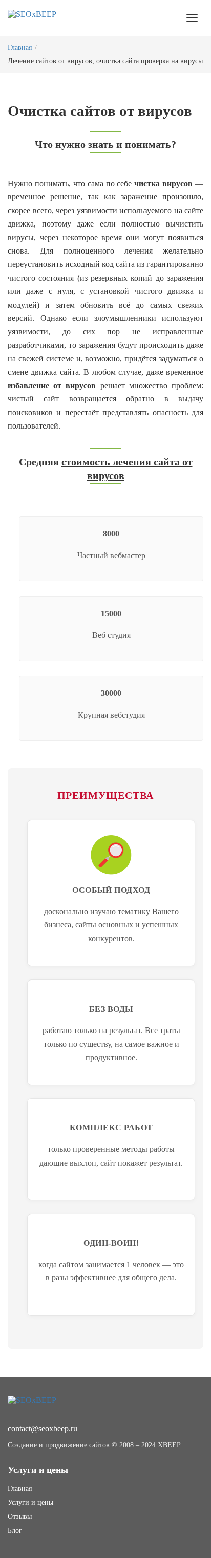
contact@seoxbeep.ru (42, 1428)
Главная (20, 48)
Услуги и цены (30, 1502)
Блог (15, 1531)
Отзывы (20, 1516)
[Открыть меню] (192, 18)
